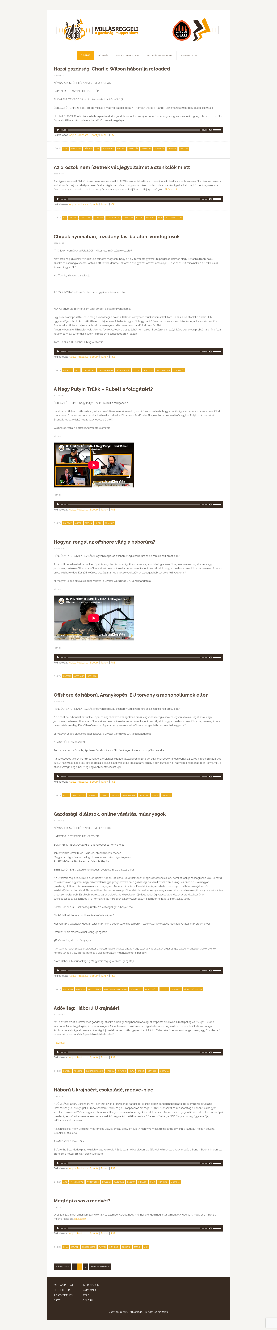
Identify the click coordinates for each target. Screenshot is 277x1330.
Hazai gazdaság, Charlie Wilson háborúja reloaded (112, 69)
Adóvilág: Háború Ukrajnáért (86, 1008)
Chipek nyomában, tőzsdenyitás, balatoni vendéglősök (117, 236)
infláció (80, 989)
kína (65, 1247)
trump (137, 1247)
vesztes (184, 149)
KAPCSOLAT (90, 1290)
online (164, 989)
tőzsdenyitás (163, 370)
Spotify (94, 135)
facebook (92, 795)
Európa (66, 1071)
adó (65, 1182)
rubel (98, 523)
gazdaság (76, 149)
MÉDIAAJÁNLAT (63, 1285)
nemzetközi (151, 989)
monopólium (129, 795)
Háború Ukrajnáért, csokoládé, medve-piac (103, 1090)
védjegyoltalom (174, 218)
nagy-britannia (105, 370)
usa (160, 218)
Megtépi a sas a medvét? (82, 1201)
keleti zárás (94, 989)
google (104, 795)
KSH (97, 149)
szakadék (133, 149)
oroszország (113, 218)
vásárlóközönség (193, 989)
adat (65, 149)
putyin (88, 523)
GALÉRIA (88, 1300)
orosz (137, 370)
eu (64, 218)
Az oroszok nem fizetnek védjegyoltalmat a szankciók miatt (122, 167)
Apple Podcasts (78, 135)
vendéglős (178, 370)
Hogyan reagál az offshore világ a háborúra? (104, 542)
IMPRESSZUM (91, 1285)
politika (121, 149)
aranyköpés (78, 795)
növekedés (108, 149)
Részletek (172, 189)
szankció (146, 149)
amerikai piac (77, 1182)
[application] (138, 130)
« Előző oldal (62, 1266)
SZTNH (139, 218)
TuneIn (105, 135)
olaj (132, 1071)
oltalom (99, 218)
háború (88, 149)
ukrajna (172, 149)
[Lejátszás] (57, 129)
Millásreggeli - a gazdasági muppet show (138, 30)
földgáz (67, 523)
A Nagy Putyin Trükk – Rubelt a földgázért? (103, 389)
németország (123, 370)
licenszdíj (86, 218)
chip (77, 370)
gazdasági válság (94, 1071)
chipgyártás (88, 370)
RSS (112, 135)
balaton (67, 370)
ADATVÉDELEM (63, 1295)
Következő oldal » (100, 1266)
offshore (79, 676)
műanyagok (136, 989)
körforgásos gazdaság (115, 989)
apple (66, 795)
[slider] (217, 129)
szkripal (126, 1247)
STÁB (86, 1295)
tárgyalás (159, 149)
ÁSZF (57, 1300)
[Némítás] (210, 129)
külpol (74, 1247)
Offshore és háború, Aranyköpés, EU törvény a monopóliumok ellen (131, 695)
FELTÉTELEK (62, 1290)
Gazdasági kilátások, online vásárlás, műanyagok (110, 814)
